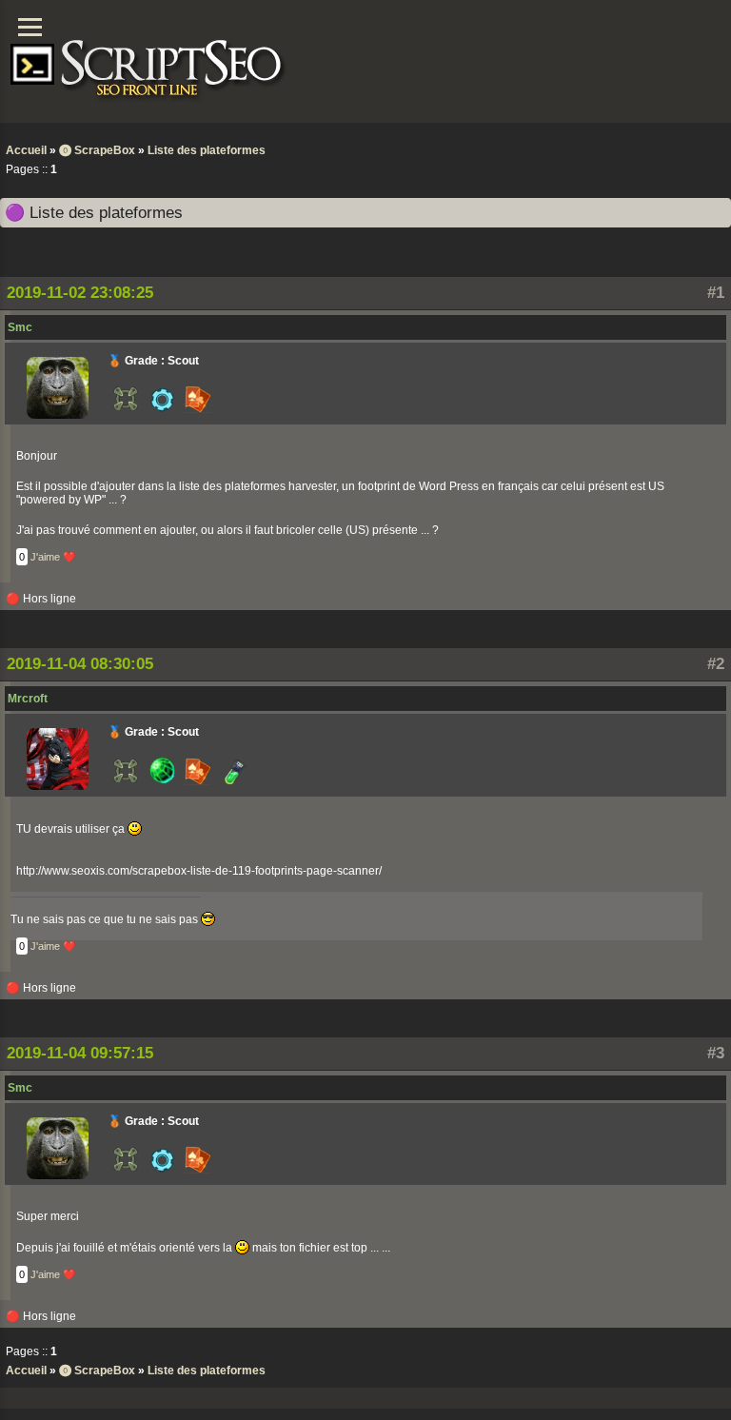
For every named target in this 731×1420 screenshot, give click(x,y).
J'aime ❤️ (53, 556)
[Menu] (30, 27)
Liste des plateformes (207, 150)
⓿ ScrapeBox (97, 150)
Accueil (26, 150)
